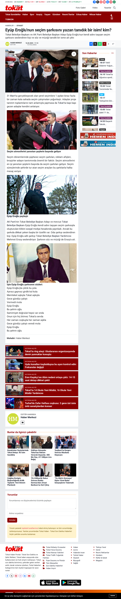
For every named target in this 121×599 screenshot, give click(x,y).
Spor (32, 14)
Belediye (30, 221)
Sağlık (75, 563)
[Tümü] (112, 53)
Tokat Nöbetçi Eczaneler (55, 547)
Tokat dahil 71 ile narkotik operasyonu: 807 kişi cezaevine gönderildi (105, 111)
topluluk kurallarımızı (30, 528)
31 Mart (11, 95)
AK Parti (11, 221)
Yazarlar (107, 8)
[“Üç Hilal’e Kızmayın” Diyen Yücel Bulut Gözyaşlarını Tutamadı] (65, 470)
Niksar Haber (95, 14)
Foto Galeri (81, 8)
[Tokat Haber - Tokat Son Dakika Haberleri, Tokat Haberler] (14, 7)
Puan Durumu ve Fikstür (55, 560)
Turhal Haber (78, 555)
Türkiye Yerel (101, 547)
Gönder (12, 520)
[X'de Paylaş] (95, 44)
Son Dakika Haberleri (54, 566)
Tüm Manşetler (52, 563)
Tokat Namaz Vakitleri (55, 553)
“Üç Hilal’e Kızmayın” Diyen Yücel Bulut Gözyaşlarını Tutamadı (64, 480)
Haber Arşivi (51, 568)
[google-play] (71, 582)
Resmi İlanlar (68, 14)
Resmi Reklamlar (102, 553)
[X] (12, 576)
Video (95, 8)
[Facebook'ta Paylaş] (91, 44)
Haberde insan (79, 553)
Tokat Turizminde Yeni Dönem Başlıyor (106, 88)
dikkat (18, 232)
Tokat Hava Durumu (54, 550)
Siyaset (20, 26)
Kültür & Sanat (105, 83)
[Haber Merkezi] (13, 419)
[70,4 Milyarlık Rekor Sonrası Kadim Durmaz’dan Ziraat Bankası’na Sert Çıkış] (42, 470)
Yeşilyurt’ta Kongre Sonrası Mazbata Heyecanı (63, 452)
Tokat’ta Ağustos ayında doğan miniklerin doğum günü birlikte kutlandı (106, 76)
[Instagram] (20, 576)
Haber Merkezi (28, 417)
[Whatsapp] (33, 576)
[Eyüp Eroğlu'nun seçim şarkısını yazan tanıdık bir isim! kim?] (41, 71)
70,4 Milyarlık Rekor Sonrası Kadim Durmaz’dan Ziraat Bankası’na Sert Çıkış (40, 481)
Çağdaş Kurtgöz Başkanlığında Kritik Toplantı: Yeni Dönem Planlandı (16, 481)
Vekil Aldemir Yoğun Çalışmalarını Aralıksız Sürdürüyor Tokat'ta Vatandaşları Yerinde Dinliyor (106, 64)
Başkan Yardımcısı (61, 236)
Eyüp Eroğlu (13, 216)
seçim (34, 99)
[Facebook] (7, 576)
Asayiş (39, 14)
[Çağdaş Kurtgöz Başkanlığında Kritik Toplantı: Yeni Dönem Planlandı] (18, 470)
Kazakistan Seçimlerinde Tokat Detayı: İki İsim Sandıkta (17, 452)
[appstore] (50, 582)
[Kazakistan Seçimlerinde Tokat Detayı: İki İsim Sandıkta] (18, 442)
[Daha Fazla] (104, 44)
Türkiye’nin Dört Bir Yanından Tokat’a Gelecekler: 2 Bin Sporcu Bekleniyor (106, 99)
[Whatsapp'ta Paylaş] (100, 44)
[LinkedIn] (25, 576)
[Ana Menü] (112, 18)
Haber (25, 14)
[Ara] (114, 7)
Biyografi (76, 560)
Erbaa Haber (81, 14)
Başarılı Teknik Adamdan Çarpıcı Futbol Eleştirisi (105, 123)
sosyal (29, 228)
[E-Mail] (23, 423)
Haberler (9, 26)
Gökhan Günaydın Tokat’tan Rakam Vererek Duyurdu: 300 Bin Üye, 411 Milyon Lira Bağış (41, 454)
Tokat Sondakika (12, 14)
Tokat (61, 102)
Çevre (75, 550)
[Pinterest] (16, 576)
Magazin (99, 560)
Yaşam (47, 14)
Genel (98, 550)
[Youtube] (29, 576)
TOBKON (9, 19)
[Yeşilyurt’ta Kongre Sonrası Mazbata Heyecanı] (65, 442)
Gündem (56, 14)
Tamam (112, 595)
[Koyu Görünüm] (112, 15)
